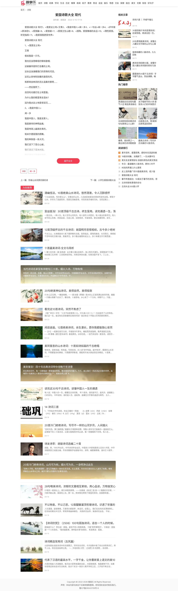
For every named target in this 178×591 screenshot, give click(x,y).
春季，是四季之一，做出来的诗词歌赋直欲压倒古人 (127, 141)
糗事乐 (91, 582)
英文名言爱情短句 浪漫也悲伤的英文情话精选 (137, 161)
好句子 (151, 3)
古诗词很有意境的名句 (131, 182)
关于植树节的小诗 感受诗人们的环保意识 (147, 102)
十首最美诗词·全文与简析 (59, 248)
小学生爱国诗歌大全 (107, 180)
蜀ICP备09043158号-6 (89, 588)
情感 (111, 3)
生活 (62, 3)
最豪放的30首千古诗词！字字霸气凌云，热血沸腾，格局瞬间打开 (144, 76)
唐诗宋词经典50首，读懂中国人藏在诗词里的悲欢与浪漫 (144, 65)
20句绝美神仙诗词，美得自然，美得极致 (68, 290)
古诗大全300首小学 (130, 186)
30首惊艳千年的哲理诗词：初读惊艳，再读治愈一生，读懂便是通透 (144, 33)
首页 (40, 3)
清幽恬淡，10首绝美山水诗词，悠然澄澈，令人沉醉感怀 (77, 193)
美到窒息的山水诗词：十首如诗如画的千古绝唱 (72, 346)
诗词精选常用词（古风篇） (60, 541)
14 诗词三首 (52, 407)
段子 (84, 3)
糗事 (73, 3)
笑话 (95, 3)
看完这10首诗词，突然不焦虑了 (63, 309)
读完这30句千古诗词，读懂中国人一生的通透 (71, 388)
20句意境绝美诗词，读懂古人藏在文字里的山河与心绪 (144, 42)
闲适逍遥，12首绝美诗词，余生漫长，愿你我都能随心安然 (78, 327)
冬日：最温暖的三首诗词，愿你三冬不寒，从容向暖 (136, 165)
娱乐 (106, 3)
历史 (68, 3)
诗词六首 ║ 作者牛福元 (142, 19)
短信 (144, 3)
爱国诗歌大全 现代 (130, 175)
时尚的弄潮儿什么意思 (131, 167)
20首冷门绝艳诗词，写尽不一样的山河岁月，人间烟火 (76, 425)
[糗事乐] (28, 3)
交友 (117, 3)
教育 (89, 3)
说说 (100, 3)
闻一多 (32, 171)
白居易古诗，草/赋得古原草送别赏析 (147, 122)
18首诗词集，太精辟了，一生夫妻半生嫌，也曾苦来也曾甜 (136, 157)
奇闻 (79, 3)
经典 (51, 3)
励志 (128, 3)
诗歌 (46, 3)
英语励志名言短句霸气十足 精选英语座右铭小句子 (127, 103)
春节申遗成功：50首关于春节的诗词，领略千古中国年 (137, 180)
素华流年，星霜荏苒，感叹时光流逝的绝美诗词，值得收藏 (137, 153)
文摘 (139, 3)
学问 (57, 3)
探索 (122, 3)
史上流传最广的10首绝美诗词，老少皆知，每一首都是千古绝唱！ (136, 172)
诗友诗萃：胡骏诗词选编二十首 (63, 443)
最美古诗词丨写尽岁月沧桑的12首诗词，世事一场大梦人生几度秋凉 (147, 141)
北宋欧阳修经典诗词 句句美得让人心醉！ (127, 122)
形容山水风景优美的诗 (38, 180)
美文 (133, 3)
